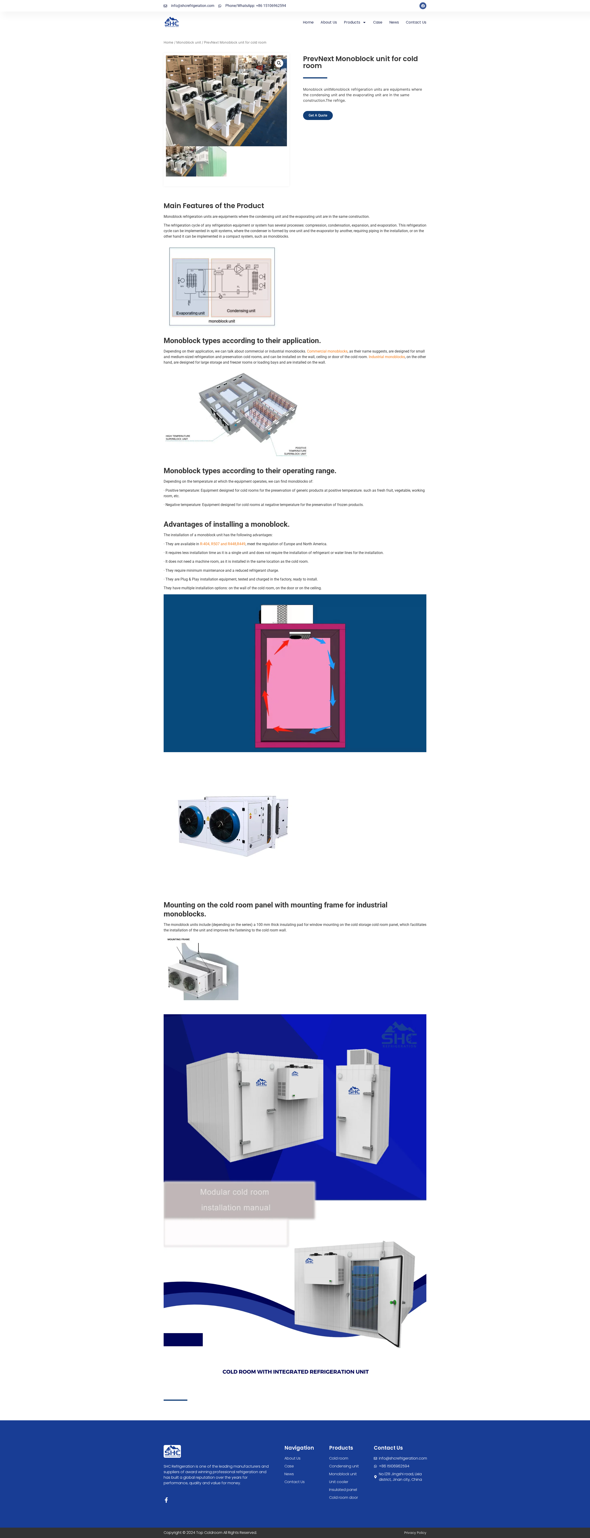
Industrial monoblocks (387, 357)
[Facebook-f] (166, 1500)
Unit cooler (338, 1481)
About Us (329, 22)
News (394, 22)
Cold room (338, 1458)
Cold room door (343, 1497)
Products (352, 22)
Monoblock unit (188, 42)
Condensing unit (344, 1466)
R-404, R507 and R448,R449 (222, 544)
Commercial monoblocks (327, 351)
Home (308, 22)
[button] (279, 63)
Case (377, 22)
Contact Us (416, 22)
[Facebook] (422, 5)
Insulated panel (343, 1489)
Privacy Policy (415, 1532)
